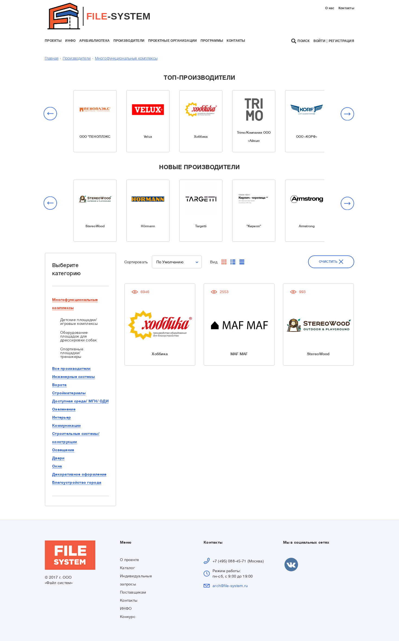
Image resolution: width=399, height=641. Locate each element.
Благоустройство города (76, 482)
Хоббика (201, 137)
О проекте (129, 559)
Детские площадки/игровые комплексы (79, 322)
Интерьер (61, 417)
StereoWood (95, 226)
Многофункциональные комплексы (126, 58)
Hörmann (148, 226)
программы (212, 41)
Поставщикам (133, 592)
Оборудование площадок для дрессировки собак (78, 336)
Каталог (127, 568)
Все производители (71, 368)
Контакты (346, 8)
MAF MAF (239, 354)
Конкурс (127, 616)
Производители (77, 58)
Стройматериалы (69, 393)
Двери (58, 458)
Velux (148, 137)
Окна (57, 466)
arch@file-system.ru (230, 586)
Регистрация (341, 41)
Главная (51, 58)
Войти (319, 41)
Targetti (201, 226)
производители (129, 41)
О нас (329, 8)
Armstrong (307, 226)
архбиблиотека (94, 41)
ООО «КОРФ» (306, 137)
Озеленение (63, 409)
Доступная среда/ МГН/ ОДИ (80, 401)
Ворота (59, 385)
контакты (236, 41)
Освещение (63, 450)
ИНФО (126, 608)
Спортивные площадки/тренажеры (71, 353)
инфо (70, 41)
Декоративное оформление (79, 474)
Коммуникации (66, 425)
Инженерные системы (73, 376)
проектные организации (172, 41)
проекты (53, 41)
